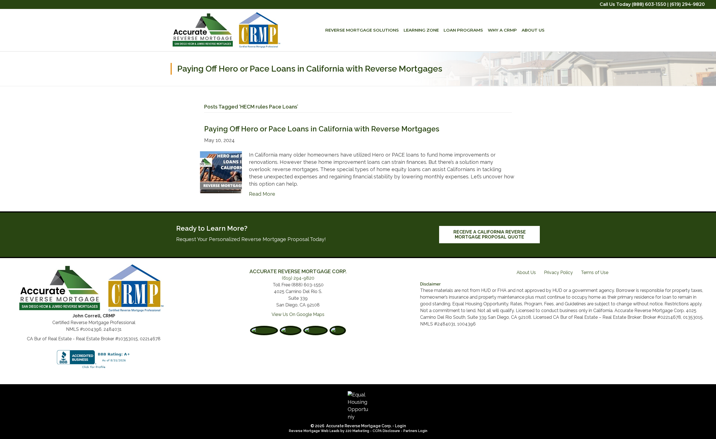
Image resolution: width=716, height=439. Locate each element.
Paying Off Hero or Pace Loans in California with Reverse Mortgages (321, 129)
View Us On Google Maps (298, 314)
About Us (533, 30)
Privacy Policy (558, 272)
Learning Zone (421, 30)
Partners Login (415, 431)
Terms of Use (594, 272)
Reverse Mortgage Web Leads (314, 431)
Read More (262, 194)
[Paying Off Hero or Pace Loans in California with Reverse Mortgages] (221, 171)
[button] (489, 234)
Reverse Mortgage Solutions (362, 30)
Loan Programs (463, 30)
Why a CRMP (502, 30)
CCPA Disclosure (386, 431)
